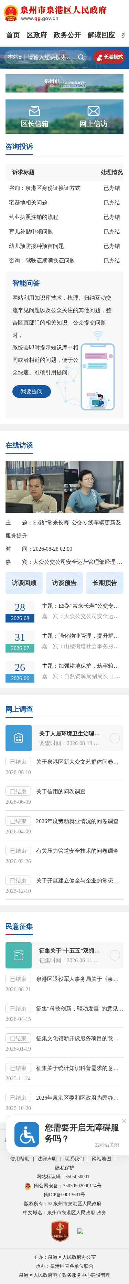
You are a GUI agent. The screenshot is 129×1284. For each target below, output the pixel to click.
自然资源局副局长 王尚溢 (95, 676)
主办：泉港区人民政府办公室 (64, 1257)
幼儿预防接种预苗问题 (36, 246)
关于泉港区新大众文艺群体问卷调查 (80, 762)
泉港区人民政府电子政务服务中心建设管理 (64, 1275)
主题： (82, 606)
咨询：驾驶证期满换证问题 (42, 260)
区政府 (36, 35)
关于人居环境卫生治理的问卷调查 (80, 733)
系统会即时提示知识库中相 (45, 347)
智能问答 (26, 283)
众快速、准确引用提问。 (42, 372)
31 (20, 637)
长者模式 (109, 56)
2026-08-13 (79, 743)
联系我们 (74, 1158)
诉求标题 (23, 172)
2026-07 (20, 648)
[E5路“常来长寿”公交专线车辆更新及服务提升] (64, 501)
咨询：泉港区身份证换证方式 (44, 188)
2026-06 (20, 678)
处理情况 (112, 172)
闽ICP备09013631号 (64, 1194)
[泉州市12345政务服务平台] (64, 83)
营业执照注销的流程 (33, 217)
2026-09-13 (113, 743)
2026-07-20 (113, 960)
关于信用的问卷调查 (61, 791)
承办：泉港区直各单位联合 (65, 1266)
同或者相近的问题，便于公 (45, 360)
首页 (13, 35)
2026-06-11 (79, 960)
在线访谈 (19, 445)
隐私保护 (64, 1167)
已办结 (112, 188)
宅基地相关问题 (28, 202)
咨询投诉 (19, 146)
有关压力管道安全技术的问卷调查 (77, 851)
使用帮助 (20, 1158)
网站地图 (101, 1158)
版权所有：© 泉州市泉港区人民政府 (62, 1203)
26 (20, 667)
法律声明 (47, 1158)
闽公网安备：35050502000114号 (67, 1185)
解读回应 (101, 35)
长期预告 (105, 582)
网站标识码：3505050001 (62, 1176)
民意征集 (19, 926)
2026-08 (20, 618)
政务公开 (67, 35)
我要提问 (32, 391)
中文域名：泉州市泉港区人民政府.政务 (64, 1212)
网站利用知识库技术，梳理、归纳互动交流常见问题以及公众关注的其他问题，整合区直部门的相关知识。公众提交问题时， (61, 316)
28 (20, 607)
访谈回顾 (24, 582)
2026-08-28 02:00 (52, 549)
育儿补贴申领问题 (31, 231)
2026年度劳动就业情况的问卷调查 (77, 821)
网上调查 (19, 709)
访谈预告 (64, 582)
